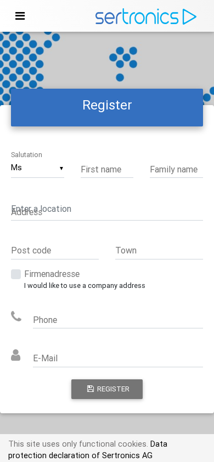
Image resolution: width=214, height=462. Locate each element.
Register (111, 389)
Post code (31, 250)
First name (101, 169)
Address (26, 211)
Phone (45, 319)
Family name (174, 169)
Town (126, 250)
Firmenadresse (52, 273)
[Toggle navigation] (20, 16)
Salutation (26, 154)
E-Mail (45, 358)
